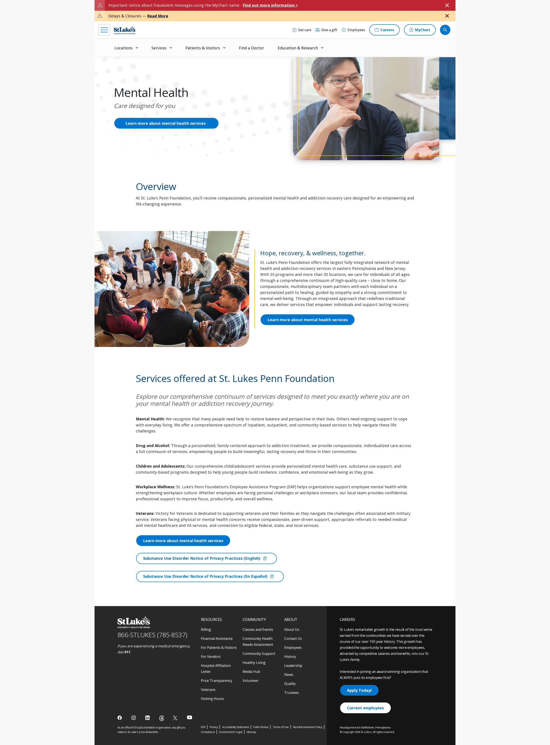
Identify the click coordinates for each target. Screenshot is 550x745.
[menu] (104, 29)
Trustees (291, 692)
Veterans (208, 689)
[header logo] (124, 30)
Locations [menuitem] (124, 47)
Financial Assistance (217, 638)
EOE (203, 727)
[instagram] (134, 718)
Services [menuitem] (159, 47)
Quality (290, 683)
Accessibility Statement (235, 727)
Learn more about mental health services (165, 123)
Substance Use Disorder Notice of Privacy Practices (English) (205, 558)
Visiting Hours (212, 698)
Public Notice (261, 727)
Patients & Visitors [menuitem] (202, 47)
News (288, 674)
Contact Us (293, 638)
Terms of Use (281, 727)
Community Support (259, 653)
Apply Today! (359, 690)
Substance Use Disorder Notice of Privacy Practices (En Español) (209, 576)
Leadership (293, 665)
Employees (293, 647)
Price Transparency (216, 680)
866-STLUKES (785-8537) (152, 634)
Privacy (214, 727)
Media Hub (251, 671)
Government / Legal (230, 732)
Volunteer (251, 680)
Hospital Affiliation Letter (216, 668)
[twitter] (175, 718)
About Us (291, 629)
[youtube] (189, 717)
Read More (157, 15)
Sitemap (251, 732)
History (290, 656)
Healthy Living (254, 662)
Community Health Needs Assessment (258, 641)
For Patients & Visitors (219, 647)
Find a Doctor (251, 47)
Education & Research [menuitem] (298, 47)
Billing (206, 629)
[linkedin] (148, 718)
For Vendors (211, 656)
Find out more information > (270, 5)
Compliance (208, 732)
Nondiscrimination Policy (307, 727)
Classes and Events (258, 629)
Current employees (365, 707)
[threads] (161, 718)
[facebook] (120, 718)
